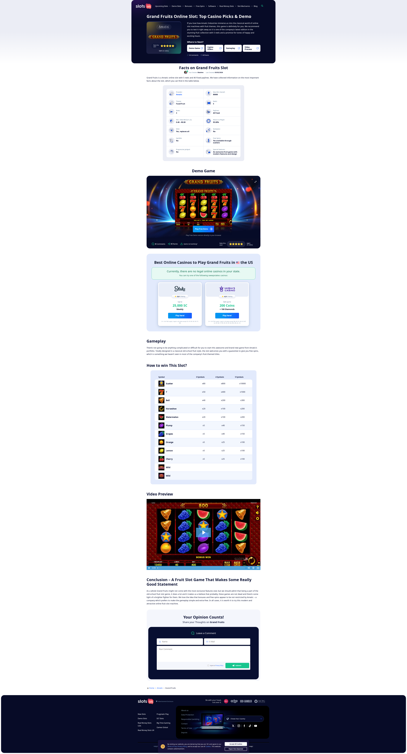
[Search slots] (262, 6)
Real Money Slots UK (146, 730)
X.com (233, 726)
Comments (194, 55)
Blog (255, 6)
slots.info (145, 701)
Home (151, 688)
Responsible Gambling (190, 719)
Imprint (184, 732)
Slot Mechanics (244, 6)
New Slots (142, 714)
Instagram (238, 726)
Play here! (180, 315)
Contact (184, 723)
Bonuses (188, 6)
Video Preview (248, 48)
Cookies (208, 746)
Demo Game (194, 48)
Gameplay (230, 48)
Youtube (255, 726)
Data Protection (187, 715)
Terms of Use (186, 728)
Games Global (162, 727)
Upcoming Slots (161, 6)
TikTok (250, 726)
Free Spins (200, 6)
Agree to (216, 665)
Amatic (160, 688)
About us (184, 710)
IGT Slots (160, 718)
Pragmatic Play (163, 714)
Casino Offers (210, 48)
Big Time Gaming (163, 723)
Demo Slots (176, 6)
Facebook (244, 726)
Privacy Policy (219, 665)
